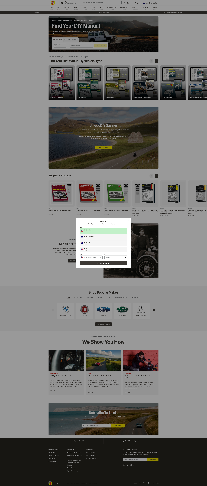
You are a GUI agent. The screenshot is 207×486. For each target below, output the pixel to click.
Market (81, 254)
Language (106, 254)
